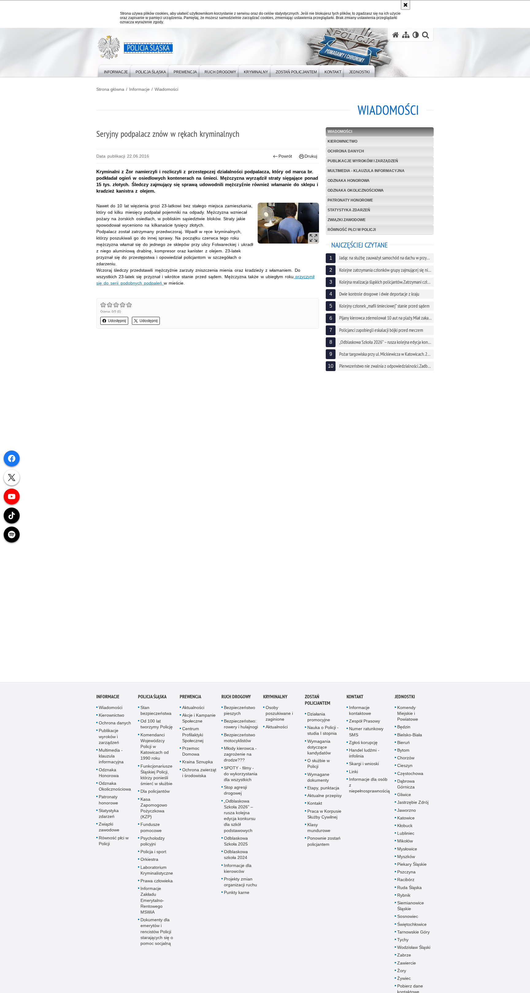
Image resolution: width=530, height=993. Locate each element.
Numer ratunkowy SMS (366, 732)
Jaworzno (406, 810)
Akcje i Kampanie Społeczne (199, 718)
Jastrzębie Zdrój (412, 802)
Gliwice (404, 795)
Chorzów (405, 758)
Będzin (403, 727)
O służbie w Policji (318, 764)
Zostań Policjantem (317, 700)
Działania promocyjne (318, 717)
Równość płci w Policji (352, 230)
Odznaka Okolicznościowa (356, 190)
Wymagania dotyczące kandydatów (319, 747)
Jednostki (405, 697)
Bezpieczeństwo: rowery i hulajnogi (241, 724)
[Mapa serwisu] (405, 35)
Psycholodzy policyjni (152, 841)
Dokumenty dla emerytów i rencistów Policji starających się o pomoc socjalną (156, 932)
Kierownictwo (342, 141)
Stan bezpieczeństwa (155, 711)
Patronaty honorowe (350, 200)
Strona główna (110, 89)
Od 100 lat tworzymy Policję (156, 724)
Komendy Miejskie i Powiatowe (407, 714)
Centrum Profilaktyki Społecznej (192, 735)
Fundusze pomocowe (151, 827)
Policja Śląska (152, 697)
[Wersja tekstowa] (416, 35)
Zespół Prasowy (364, 721)
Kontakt (314, 803)
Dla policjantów (155, 791)
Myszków (406, 857)
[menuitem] (116, 70)
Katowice (406, 818)
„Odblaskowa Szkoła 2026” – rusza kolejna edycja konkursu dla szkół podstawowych (239, 816)
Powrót (285, 156)
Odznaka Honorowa (349, 180)
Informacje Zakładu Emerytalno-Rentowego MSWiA (152, 901)
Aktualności (193, 708)
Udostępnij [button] (117, 321)
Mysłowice (407, 849)
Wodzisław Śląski (413, 947)
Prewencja (190, 697)
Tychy (403, 940)
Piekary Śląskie (412, 864)
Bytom (403, 750)
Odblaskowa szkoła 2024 (236, 855)
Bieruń (403, 743)
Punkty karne (236, 893)
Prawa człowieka (156, 881)
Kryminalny (275, 697)
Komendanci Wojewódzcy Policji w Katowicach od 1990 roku (154, 747)
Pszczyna (406, 872)
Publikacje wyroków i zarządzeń (363, 161)
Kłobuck (405, 826)
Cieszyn (405, 766)
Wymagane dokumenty (318, 778)
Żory (401, 971)
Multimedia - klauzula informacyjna (366, 171)
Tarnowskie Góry (413, 932)
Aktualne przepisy (324, 796)
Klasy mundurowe (318, 828)
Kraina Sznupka (197, 762)
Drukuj (311, 156)
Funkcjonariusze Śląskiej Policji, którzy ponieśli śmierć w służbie (156, 775)
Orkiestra (149, 859)
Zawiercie (406, 963)
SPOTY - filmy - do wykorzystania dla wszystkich (240, 774)
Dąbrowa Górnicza (406, 784)
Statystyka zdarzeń (349, 210)
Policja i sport (153, 852)
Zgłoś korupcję (363, 743)
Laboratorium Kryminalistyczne (156, 870)
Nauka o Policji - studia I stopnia (323, 731)
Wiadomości (166, 89)
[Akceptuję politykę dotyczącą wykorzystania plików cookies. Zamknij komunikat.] (405, 5)
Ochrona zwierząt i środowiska (199, 773)
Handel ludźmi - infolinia (364, 753)
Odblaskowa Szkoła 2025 (236, 841)
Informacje (139, 89)
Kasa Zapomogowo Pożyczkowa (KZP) (153, 808)
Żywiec (404, 978)
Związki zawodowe (347, 220)
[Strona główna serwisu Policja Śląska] (395, 35)
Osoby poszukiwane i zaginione (279, 714)
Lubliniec (405, 833)
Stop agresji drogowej (235, 790)
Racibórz (405, 880)
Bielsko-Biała (409, 735)
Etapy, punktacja (323, 788)
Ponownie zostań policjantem (323, 841)
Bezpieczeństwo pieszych (239, 711)
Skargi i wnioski (364, 764)
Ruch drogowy (236, 697)
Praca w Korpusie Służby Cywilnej (324, 814)
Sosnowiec (407, 916)
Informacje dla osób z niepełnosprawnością (369, 785)
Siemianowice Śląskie (410, 906)
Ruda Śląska (409, 888)
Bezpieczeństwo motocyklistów (239, 738)
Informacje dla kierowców (238, 869)
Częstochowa (410, 774)
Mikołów (405, 841)
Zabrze (404, 955)
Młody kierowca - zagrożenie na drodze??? (240, 754)
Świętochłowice (412, 924)
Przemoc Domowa (190, 751)
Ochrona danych (346, 151)
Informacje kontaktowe (360, 711)
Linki (353, 772)
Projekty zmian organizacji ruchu (240, 882)
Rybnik (403, 895)
